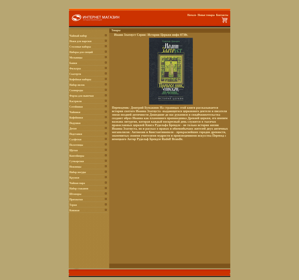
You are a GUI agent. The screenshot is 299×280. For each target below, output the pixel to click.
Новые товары (206, 15)
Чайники (74, 112)
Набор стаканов (78, 188)
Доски (73, 128)
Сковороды (76, 90)
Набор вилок (77, 84)
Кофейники (76, 117)
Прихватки (76, 199)
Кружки (74, 177)
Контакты (222, 15)
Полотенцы (76, 144)
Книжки (74, 210)
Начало (191, 15)
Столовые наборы (80, 46)
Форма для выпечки (81, 95)
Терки (73, 204)
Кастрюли (75, 101)
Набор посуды (77, 172)
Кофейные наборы (80, 79)
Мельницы (75, 57)
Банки (73, 63)
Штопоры (75, 194)
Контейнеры (76, 155)
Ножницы (75, 166)
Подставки (75, 134)
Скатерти (75, 74)
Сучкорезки (76, 161)
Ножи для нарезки (80, 41)
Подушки (75, 123)
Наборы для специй (81, 52)
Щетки (73, 150)
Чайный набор (78, 35)
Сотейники (76, 106)
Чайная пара (77, 183)
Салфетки (75, 139)
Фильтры (75, 68)
